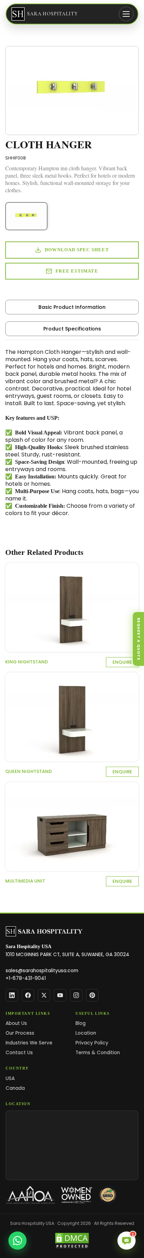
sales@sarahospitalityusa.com (42, 970)
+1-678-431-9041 (26, 978)
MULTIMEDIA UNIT (25, 881)
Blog (80, 1023)
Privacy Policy (91, 1043)
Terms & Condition (97, 1052)
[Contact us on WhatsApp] (17, 1240)
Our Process (20, 1033)
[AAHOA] (31, 1195)
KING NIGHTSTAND (26, 661)
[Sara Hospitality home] (44, 931)
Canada (15, 1088)
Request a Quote (138, 638)
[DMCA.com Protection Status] (72, 1241)
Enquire (122, 662)
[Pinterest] (92, 995)
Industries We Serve (29, 1043)
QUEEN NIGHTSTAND (28, 771)
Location (85, 1033)
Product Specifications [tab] (72, 328)
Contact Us (19, 1052)
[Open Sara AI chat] (126, 1240)
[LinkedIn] (12, 995)
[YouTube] (60, 995)
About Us (16, 1023)
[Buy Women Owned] (76, 1195)
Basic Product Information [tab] (72, 307)
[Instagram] (76, 995)
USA (10, 1078)
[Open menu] (126, 14)
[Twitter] (44, 995)
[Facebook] (28, 995)
